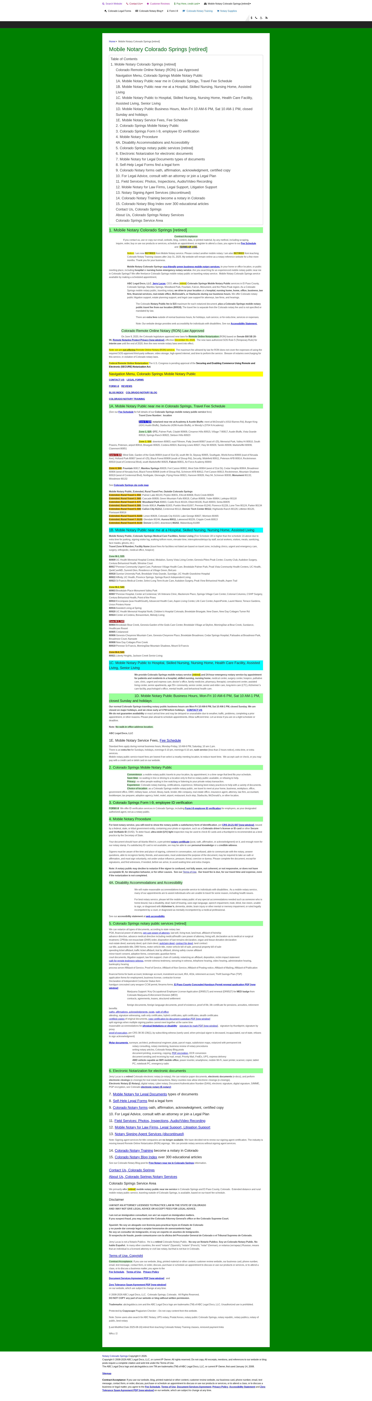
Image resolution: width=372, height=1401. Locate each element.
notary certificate (180, 842)
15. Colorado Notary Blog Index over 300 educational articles (162, 204)
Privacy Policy (151, 1272)
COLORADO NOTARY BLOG (141, 392)
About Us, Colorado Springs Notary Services (150, 215)
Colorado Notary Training (199, 11)
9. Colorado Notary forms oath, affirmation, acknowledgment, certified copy (173, 170)
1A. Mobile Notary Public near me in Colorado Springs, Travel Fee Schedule (174, 81)
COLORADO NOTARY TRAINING (127, 399)
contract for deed (184, 943)
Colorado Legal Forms (119, 11)
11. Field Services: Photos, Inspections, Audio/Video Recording (164, 181)
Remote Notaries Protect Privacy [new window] (138, 340)
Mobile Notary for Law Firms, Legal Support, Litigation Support (162, 1127)
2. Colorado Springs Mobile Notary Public (147, 126)
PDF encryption (180, 1053)
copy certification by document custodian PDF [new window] (179, 1019)
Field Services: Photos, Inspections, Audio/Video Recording (160, 1121)
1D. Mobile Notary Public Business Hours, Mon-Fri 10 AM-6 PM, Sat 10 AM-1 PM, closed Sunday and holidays (184, 111)
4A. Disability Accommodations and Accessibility (152, 142)
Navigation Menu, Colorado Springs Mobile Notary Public (159, 75)
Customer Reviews (160, 3)
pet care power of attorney (156, 933)
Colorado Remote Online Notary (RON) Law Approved (157, 70)
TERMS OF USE (188, 247)
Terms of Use (189, 872)
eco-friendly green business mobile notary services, (191, 266)
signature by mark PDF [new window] (198, 1026)
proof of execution (118, 1033)
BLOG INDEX (116, 392)
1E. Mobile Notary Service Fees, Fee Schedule (152, 120)
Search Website (113, 3)
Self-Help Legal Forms (130, 1101)
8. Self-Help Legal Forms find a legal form (148, 165)
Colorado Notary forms (130, 1107)
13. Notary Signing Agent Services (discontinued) (153, 193)
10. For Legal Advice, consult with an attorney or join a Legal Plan (166, 176)
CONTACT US (116, 380)
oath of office (162, 1012)
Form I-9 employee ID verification (203, 808)
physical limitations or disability (160, 1026)
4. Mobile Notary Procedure (137, 137)
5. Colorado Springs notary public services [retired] (154, 148)
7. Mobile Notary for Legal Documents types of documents (160, 159)
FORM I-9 (114, 386)
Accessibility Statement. (244, 323)
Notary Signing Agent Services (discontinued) (149, 1134)
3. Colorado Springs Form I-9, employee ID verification (157, 131)
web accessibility (155, 916)
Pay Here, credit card (187, 3)
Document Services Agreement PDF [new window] (136, 1278)
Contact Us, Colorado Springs (138, 209)
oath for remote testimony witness (126, 961)
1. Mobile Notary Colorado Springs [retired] (143, 64)
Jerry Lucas (159, 283)
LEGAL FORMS (135, 380)
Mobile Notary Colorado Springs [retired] (228, 3)
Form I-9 (173, 11)
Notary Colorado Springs (115, 1356)
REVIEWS (126, 386)
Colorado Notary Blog (150, 11)
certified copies (117, 1019)
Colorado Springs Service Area (139, 220)
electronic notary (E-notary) (156, 1087)
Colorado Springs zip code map (131, 485)
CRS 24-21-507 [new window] (238, 825)
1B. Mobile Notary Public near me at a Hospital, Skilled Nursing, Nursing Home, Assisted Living (183, 89)
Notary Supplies (228, 11)
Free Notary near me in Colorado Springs (171, 1163)
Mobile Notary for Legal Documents (140, 1094)
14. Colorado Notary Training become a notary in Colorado (160, 198)
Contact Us (135, 3)
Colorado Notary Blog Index (136, 1157)
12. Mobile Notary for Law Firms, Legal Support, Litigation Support (166, 187)
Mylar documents (118, 1042)
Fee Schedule (248, 243)
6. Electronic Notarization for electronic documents (154, 153)
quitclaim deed (167, 943)
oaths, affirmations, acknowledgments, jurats (131, 1012)
